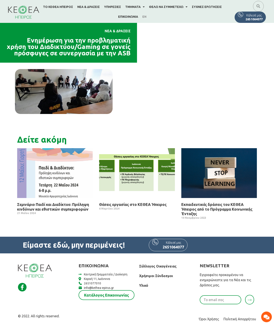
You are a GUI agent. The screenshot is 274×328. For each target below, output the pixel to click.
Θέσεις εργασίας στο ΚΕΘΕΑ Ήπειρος (133, 204)
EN (144, 16)
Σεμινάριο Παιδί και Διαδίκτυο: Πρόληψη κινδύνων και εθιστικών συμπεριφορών (53, 206)
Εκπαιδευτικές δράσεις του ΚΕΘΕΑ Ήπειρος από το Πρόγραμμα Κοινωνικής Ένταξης (216, 209)
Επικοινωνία (128, 16)
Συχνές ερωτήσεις (207, 7)
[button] (258, 6)
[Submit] (249, 299)
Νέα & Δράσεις (88, 7)
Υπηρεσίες (112, 7)
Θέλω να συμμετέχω (166, 7)
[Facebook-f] (22, 287)
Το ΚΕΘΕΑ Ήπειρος (58, 7)
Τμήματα (133, 7)
